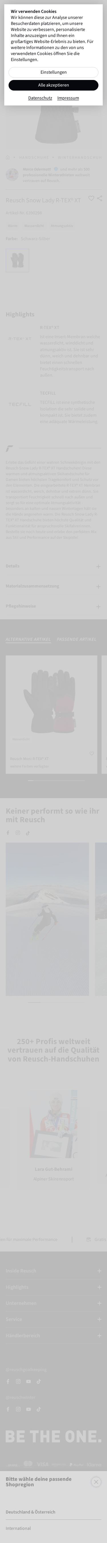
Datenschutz (40, 98)
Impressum (68, 98)
